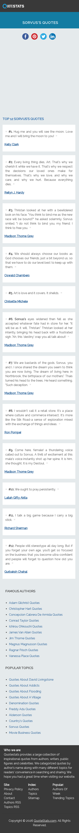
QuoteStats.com (45, 820)
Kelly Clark (11, 144)
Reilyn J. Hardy (14, 192)
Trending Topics (63, 798)
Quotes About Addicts (24, 685)
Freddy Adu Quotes (22, 709)
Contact (9, 798)
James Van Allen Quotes (25, 632)
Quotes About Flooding (25, 691)
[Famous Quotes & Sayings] (12, 8)
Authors (33, 789)
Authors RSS (12, 802)
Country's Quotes (21, 721)
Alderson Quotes (20, 715)
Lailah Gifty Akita (15, 497)
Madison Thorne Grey (19, 236)
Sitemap (34, 798)
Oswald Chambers (17, 275)
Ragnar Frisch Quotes (23, 650)
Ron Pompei (12, 432)
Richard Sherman (16, 528)
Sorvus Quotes (19, 727)
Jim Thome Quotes (22, 638)
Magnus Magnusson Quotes (28, 644)
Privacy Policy (13, 789)
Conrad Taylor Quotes (24, 620)
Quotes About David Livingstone (31, 679)
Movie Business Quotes (25, 732)
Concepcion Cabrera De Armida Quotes (36, 614)
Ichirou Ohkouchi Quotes (25, 626)
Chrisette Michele (16, 301)
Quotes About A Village (25, 697)
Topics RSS (11, 807)
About (8, 793)
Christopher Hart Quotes (25, 608)
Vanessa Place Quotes (24, 656)
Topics (32, 793)
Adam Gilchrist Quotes (24, 603)
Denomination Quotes (24, 703)
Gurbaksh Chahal (15, 571)
